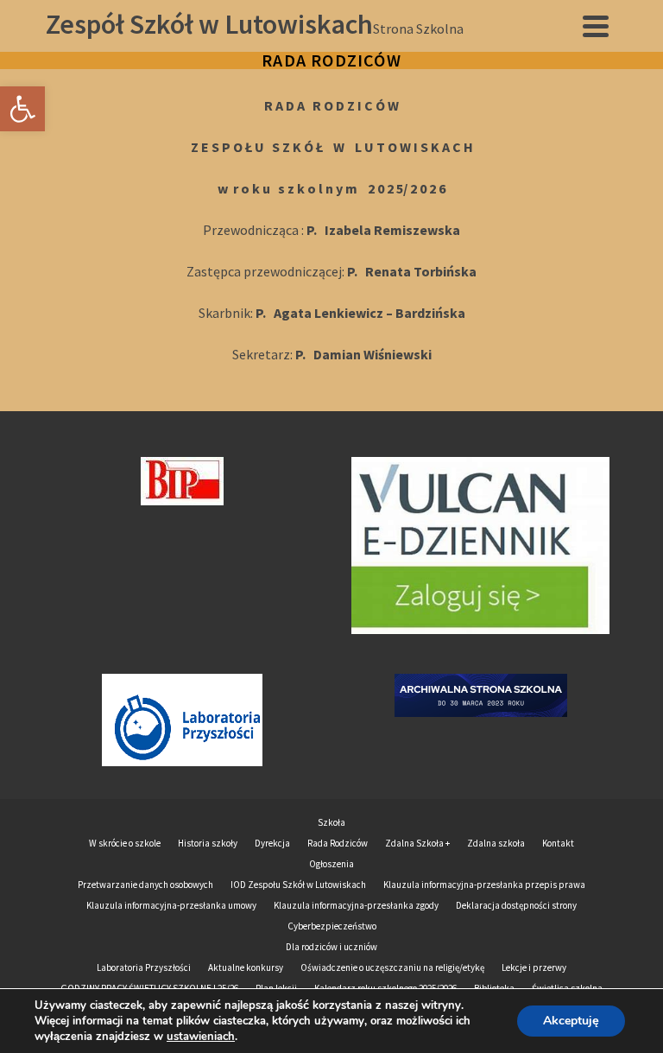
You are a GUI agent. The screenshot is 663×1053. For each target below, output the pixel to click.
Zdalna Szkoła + (417, 843)
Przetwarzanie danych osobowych (145, 885)
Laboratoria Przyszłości (144, 967)
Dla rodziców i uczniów (331, 947)
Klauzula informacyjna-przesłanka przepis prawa (484, 885)
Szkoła (331, 822)
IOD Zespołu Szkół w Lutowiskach (298, 885)
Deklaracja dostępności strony (516, 905)
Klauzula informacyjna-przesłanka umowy (171, 905)
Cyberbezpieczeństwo (331, 926)
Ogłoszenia (331, 864)
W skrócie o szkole (125, 843)
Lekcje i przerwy (534, 967)
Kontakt (558, 843)
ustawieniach (201, 1036)
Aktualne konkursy (245, 967)
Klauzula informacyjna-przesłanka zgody (356, 905)
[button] (22, 108)
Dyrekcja (272, 843)
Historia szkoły (207, 843)
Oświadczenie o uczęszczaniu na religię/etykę (392, 967)
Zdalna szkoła (496, 843)
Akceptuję (571, 1020)
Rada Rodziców (337, 843)
